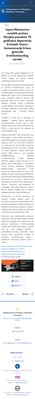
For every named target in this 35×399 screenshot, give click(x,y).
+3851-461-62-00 (17, 331)
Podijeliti (17, 276)
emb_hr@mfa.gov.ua (10, 343)
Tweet (17, 281)
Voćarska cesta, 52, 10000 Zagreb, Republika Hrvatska (17, 319)
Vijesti (7, 25)
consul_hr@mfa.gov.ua (24, 343)
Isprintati (17, 285)
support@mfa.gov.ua (21, 382)
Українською (19, 361)
